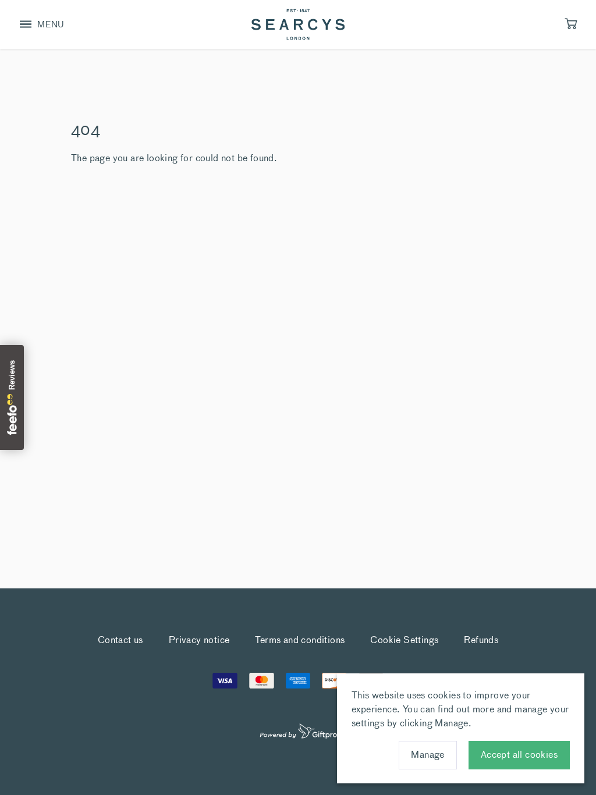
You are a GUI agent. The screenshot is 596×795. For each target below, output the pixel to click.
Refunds (481, 639)
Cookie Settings (404, 639)
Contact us (120, 639)
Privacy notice (199, 639)
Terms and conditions (300, 639)
